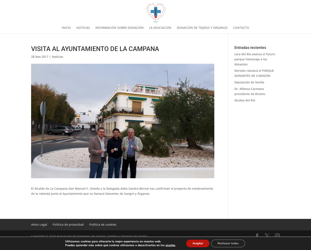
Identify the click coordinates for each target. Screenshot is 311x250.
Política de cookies (102, 224)
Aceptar (198, 243)
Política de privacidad (68, 224)
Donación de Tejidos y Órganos (202, 28)
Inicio (66, 28)
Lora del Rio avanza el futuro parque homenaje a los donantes (254, 59)
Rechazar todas (228, 243)
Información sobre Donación (119, 28)
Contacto (241, 28)
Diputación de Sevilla (249, 82)
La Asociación (160, 28)
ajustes (170, 245)
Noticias (83, 28)
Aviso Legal (39, 224)
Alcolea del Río (244, 100)
